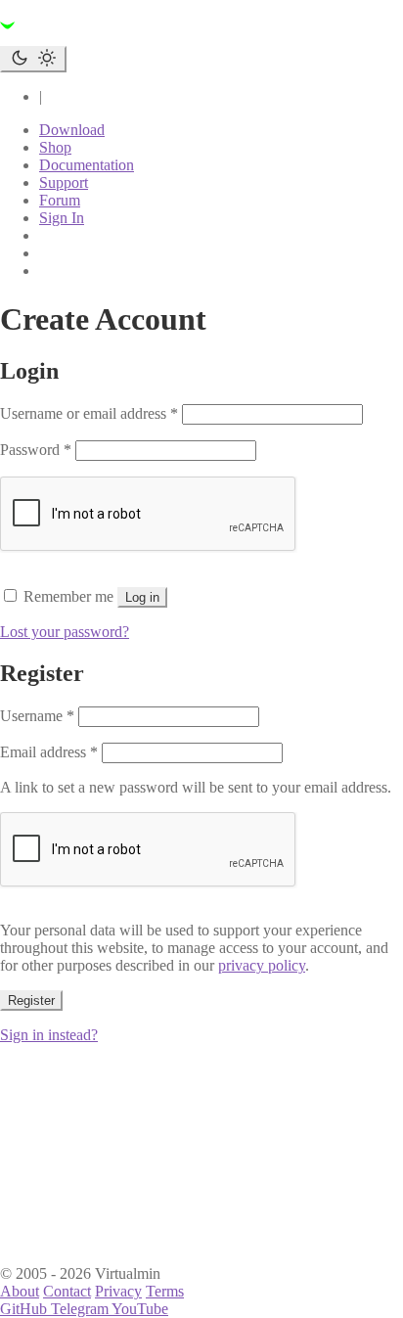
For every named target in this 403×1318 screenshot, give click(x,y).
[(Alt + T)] (33, 59)
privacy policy (261, 965)
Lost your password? (64, 631)
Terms (165, 1291)
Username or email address (89, 413)
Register (31, 1000)
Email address (49, 752)
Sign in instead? (49, 1034)
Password (35, 449)
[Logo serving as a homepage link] (117, 36)
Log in (142, 597)
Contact (67, 1291)
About (19, 1291)
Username (37, 715)
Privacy (118, 1291)
